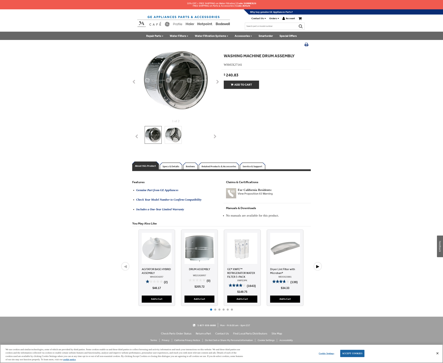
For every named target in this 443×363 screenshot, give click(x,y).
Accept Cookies (352, 353)
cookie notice (69, 359)
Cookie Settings (326, 353)
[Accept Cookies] (437, 353)
